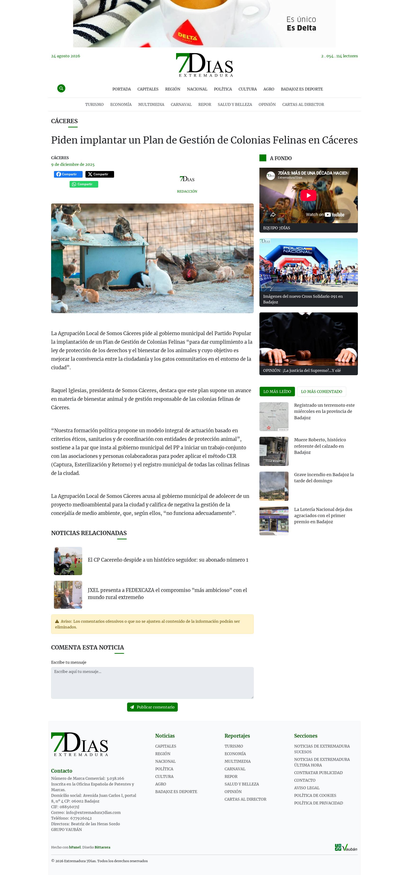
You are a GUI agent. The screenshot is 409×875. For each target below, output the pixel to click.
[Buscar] (61, 88)
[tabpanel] (308, 471)
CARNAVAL (181, 104)
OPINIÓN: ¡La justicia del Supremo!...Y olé (302, 370)
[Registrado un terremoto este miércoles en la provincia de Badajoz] (274, 416)
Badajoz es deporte (302, 89)
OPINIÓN (267, 104)
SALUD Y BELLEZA (235, 104)
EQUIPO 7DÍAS (276, 228)
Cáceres (64, 121)
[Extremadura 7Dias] (204, 65)
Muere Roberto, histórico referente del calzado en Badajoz (320, 446)
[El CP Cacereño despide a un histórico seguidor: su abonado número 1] (68, 561)
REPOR (204, 104)
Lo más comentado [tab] (321, 391)
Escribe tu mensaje (68, 662)
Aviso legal (307, 787)
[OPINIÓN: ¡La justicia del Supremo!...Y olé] (308, 339)
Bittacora (102, 847)
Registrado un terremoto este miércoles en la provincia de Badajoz (324, 411)
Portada (121, 89)
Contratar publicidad (318, 772)
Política (223, 89)
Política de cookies (315, 795)
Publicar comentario (155, 707)
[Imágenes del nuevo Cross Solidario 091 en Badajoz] (308, 265)
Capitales (148, 89)
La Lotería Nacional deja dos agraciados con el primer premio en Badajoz (323, 516)
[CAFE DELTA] (204, 23)
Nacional (197, 89)
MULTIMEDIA (151, 104)
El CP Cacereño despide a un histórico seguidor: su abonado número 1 (168, 560)
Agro (268, 89)
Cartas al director (303, 104)
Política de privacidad (318, 803)
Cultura (248, 89)
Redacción (187, 191)
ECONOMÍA (121, 104)
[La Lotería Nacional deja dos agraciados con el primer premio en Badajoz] (274, 521)
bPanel (75, 847)
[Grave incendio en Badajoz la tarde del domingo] (274, 486)
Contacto (305, 780)
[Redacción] (187, 178)
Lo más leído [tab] (277, 391)
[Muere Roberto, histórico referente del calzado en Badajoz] (274, 451)
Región (172, 89)
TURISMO (94, 104)
